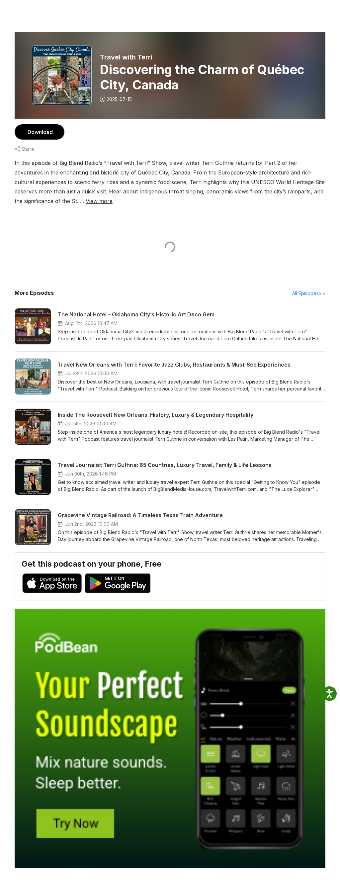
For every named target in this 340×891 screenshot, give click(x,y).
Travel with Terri (126, 57)
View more (99, 201)
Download (40, 132)
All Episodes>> (308, 293)
